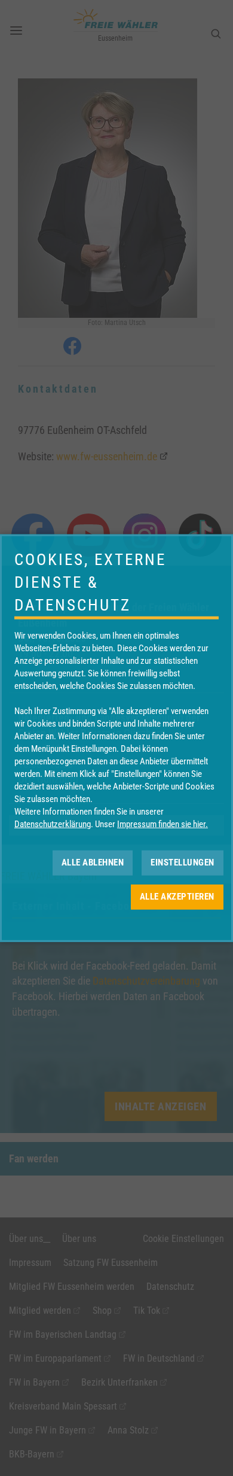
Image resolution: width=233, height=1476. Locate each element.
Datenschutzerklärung (52, 823)
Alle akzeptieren (177, 896)
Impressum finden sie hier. (162, 823)
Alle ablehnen (93, 862)
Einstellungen (182, 862)
